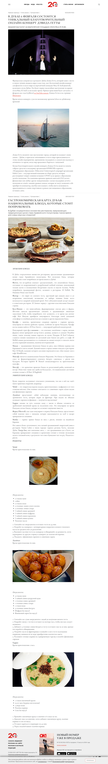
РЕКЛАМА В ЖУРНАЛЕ (15, 745)
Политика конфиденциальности (18, 754)
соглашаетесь (42, 761)
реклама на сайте (15, 743)
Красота (39, 4)
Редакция (12, 748)
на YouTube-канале (41, 93)
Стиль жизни (68, 4)
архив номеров (61, 745)
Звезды (26, 4)
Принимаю (90, 760)
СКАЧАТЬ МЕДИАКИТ (15, 741)
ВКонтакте (17, 95)
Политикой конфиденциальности (63, 761)
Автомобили (79, 4)
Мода (33, 4)
